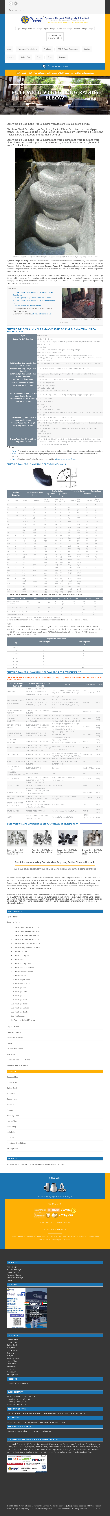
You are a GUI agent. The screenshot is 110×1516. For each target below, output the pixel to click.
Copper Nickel (12, 1099)
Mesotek (98, 1506)
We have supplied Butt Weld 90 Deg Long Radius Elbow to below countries (55, 869)
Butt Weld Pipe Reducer (20, 1004)
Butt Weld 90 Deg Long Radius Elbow (25, 927)
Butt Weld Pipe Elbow (19, 992)
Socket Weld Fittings (15, 1038)
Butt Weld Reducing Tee (20, 955)
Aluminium (11, 1372)
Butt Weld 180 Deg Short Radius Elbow (26, 947)
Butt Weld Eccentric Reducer (22, 972)
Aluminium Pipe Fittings (16, 1143)
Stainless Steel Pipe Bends (17, 1065)
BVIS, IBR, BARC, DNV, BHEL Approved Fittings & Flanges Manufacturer (35, 1164)
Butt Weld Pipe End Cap (20, 1008)
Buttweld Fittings (13, 922)
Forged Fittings (13, 1027)
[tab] (55, 862)
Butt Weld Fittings (14, 1270)
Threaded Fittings (14, 1032)
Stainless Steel (12, 1077)
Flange (9, 1043)
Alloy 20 (10, 1110)
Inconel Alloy (12, 1121)
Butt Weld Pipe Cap (18, 988)
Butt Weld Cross (17, 960)
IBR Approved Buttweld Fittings (23, 1020)
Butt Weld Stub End (18, 976)
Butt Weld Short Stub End (20, 984)
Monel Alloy (11, 1127)
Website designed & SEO (82, 1506)
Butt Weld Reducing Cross (21, 964)
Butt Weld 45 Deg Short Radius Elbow (25, 939)
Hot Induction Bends (15, 1049)
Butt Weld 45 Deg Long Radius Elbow (25, 935)
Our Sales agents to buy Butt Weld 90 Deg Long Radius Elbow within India (55, 862)
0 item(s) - (55, 36)
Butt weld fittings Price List (41, 314)
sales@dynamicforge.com (24, 1396)
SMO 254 (10, 1105)
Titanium (10, 1138)
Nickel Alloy (11, 1132)
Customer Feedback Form (17, 1384)
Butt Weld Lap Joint (18, 1016)
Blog (69, 1506)
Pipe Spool (11, 1054)
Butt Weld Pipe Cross (19, 1000)
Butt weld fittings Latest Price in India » (28, 306)
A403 (14, 459)
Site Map (10, 1509)
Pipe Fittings (11, 1267)
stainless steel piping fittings (65, 459)
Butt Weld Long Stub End (20, 980)
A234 (14, 451)
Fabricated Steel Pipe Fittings (18, 1060)
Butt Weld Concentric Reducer (22, 968)
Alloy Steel (11, 1094)
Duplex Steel (12, 1083)
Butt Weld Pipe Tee (18, 996)
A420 (14, 454)
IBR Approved (12, 1149)
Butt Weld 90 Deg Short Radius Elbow (25, 931)
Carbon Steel (12, 1088)
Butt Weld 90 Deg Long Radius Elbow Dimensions (32, 298)
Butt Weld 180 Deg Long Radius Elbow (25, 943)
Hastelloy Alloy (13, 1116)
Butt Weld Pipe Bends (19, 1012)
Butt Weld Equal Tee (19, 951)
